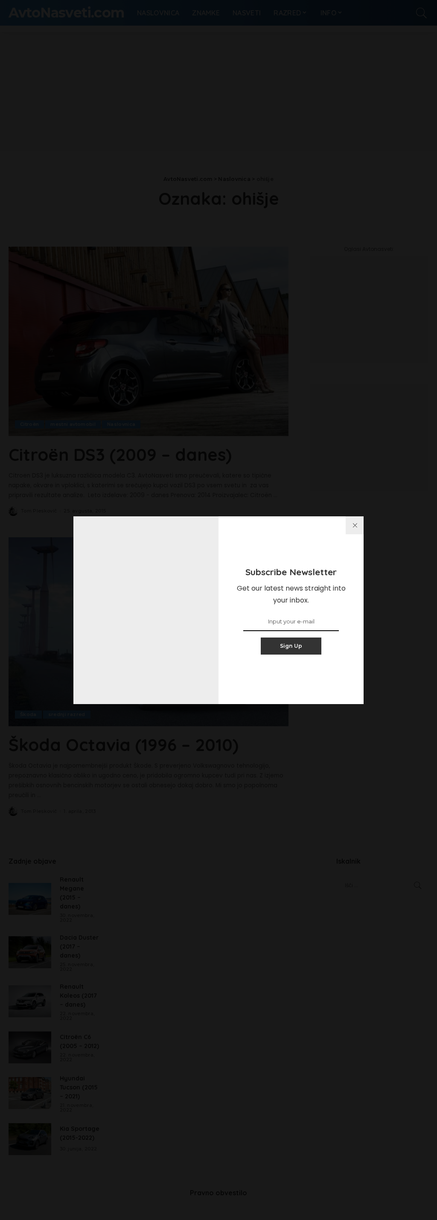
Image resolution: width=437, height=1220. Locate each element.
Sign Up (291, 646)
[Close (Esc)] (355, 525)
